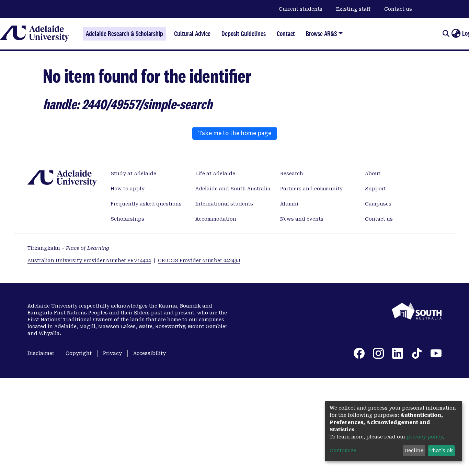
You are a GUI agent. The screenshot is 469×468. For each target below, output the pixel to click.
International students (224, 204)
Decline (413, 450)
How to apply (128, 188)
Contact (286, 34)
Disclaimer (40, 353)
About (372, 173)
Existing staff (353, 9)
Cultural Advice (192, 34)
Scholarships (127, 219)
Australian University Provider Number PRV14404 (89, 260)
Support (375, 188)
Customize (343, 450)
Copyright (79, 353)
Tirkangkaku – (68, 248)
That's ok (441, 450)
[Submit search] (446, 34)
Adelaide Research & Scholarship (124, 34)
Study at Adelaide (133, 173)
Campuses (378, 204)
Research (291, 173)
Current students (300, 9)
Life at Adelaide (215, 173)
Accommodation (215, 219)
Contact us (398, 9)
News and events (301, 219)
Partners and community (311, 188)
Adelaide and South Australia (233, 188)
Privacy (112, 353)
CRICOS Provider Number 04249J (199, 260)
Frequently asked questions (146, 204)
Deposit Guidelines (243, 34)
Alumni (289, 204)
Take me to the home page (234, 133)
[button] (455, 34)
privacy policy (425, 436)
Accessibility (149, 353)
